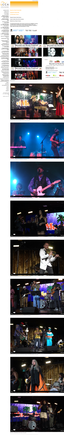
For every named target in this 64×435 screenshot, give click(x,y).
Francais (33, 0)
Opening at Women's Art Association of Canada (5, 41)
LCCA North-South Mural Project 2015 (5, 69)
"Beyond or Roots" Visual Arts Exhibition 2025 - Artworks (5, 16)
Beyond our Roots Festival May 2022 (5, 54)
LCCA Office (6, 14)
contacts (7, 90)
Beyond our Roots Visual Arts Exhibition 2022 (5, 49)
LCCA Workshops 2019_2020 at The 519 (5, 61)
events (7, 89)
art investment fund (5, 85)
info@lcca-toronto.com (6, 96)
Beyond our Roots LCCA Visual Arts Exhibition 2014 (5, 75)
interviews (7, 83)
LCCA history (6, 12)
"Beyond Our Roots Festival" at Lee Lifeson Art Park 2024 (5, 34)
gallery (7, 82)
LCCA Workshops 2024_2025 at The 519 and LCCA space (5, 31)
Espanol (37, 0)
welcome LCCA (6, 10)
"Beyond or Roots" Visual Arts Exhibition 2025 (5, 19)
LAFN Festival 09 (6, 77)
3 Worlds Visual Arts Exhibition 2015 (5, 73)
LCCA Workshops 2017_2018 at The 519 (5, 66)
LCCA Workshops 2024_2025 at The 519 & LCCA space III (5, 28)
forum (8, 86)
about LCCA (6, 11)
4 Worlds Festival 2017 (5, 67)
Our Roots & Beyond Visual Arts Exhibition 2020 (5, 58)
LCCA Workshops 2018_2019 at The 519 (5, 63)
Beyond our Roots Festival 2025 (5, 22)
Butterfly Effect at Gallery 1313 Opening (5, 44)
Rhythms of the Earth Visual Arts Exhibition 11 (4, 81)
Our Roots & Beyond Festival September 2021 (4, 56)
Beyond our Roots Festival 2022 (5, 46)
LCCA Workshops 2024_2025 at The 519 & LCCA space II (5, 25)
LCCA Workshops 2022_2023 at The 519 (5, 51)
